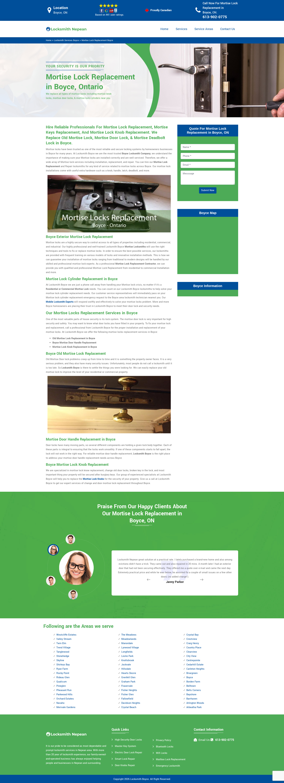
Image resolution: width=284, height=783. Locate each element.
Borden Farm (193, 681)
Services (181, 29)
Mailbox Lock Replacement (170, 759)
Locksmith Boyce (139, 779)
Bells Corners (193, 690)
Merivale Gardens (65, 707)
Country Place (193, 647)
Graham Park (128, 681)
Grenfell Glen (128, 677)
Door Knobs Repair (125, 765)
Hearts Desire (128, 673)
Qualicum (61, 681)
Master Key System (125, 746)
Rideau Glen (63, 677)
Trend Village (63, 647)
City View (191, 656)
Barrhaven (191, 699)
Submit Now (207, 190)
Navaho (60, 703)
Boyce (189, 677)
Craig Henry (192, 643)
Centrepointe (193, 660)
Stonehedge (62, 656)
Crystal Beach (128, 707)
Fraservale (127, 686)
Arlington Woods (195, 703)
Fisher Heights (129, 690)
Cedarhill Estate (194, 664)
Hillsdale (126, 669)
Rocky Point (62, 673)
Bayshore (191, 694)
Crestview (191, 639)
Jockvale (126, 664)
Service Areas (203, 29)
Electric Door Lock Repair (128, 752)
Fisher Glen (127, 694)
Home (164, 29)
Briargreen (192, 673)
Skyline (60, 660)
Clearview (191, 652)
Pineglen (61, 686)
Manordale (127, 643)
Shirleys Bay (63, 664)
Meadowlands (128, 639)
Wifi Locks (161, 753)
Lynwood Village (130, 647)
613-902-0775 (215, 17)
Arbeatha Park (193, 707)
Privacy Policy (163, 740)
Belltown (191, 686)
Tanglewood (62, 652)
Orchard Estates (65, 699)
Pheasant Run (63, 690)
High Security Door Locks (128, 740)
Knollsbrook (127, 660)
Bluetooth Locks (164, 746)
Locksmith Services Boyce (66, 40)
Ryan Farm (62, 669)
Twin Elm (61, 643)
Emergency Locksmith (168, 766)
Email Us (204, 740)
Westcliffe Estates (66, 635)
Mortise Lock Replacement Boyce (97, 40)
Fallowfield (127, 699)
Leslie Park (127, 656)
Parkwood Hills (64, 694)
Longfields (127, 652)
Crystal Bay (192, 635)
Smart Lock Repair (125, 759)
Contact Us (227, 29)
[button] (73, 594)
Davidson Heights (130, 703)
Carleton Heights (195, 669)
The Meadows (128, 635)
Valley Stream (63, 639)
